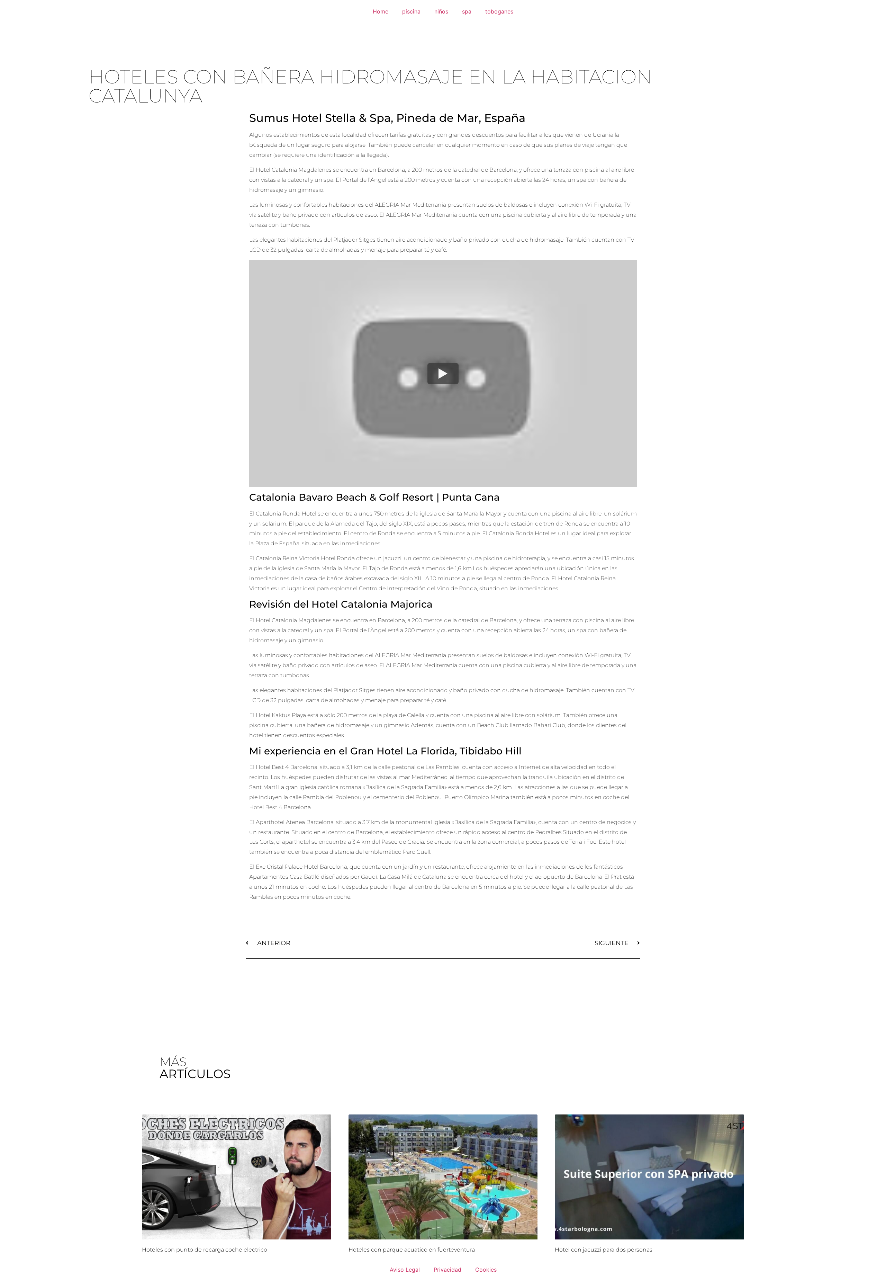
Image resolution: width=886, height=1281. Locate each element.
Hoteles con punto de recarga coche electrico (204, 1249)
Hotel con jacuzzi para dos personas (603, 1249)
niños (441, 11)
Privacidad (447, 1269)
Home (380, 11)
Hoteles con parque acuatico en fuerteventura (412, 1249)
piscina (411, 11)
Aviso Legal (405, 1269)
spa (466, 11)
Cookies (486, 1269)
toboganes (499, 11)
